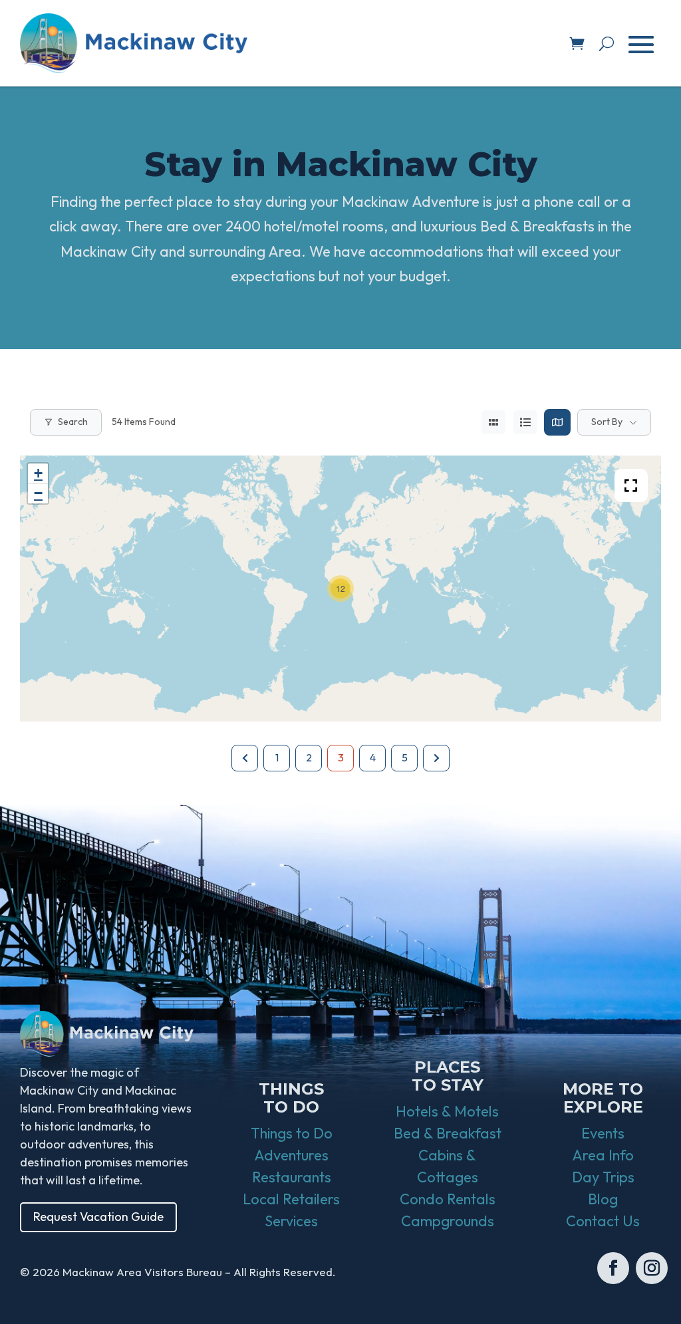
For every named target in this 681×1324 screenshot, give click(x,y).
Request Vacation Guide (98, 1216)
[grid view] (493, 422)
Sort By (606, 422)
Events (602, 1133)
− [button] (38, 493)
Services (291, 1221)
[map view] (557, 422)
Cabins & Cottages (447, 1166)
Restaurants (291, 1177)
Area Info (603, 1155)
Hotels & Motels (447, 1111)
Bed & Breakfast (447, 1133)
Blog (603, 1199)
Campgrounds (447, 1221)
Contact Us (603, 1221)
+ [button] (38, 473)
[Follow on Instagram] (652, 1268)
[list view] (525, 422)
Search (73, 422)
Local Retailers (291, 1199)
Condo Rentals (447, 1199)
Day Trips (603, 1177)
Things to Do (292, 1133)
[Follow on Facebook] (613, 1268)
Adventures (291, 1155)
